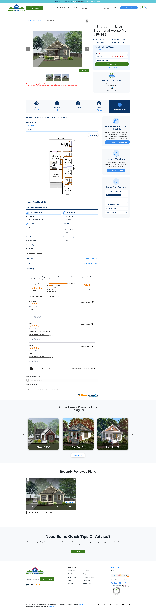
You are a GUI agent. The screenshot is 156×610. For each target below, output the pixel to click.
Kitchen (109, 200)
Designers (85, 574)
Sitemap (81, 604)
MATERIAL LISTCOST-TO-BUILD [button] (105, 7)
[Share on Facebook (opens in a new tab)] (35, 317)
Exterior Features (112, 208)
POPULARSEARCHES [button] (84, 7)
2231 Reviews (39, 291)
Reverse (84, 70)
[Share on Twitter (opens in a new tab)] (38, 317)
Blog (112, 570)
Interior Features (112, 204)
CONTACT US (115, 567)
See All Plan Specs (119, 109)
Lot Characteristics (113, 191)
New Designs (71, 574)
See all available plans (93, 2)
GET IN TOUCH (78, 551)
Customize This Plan (116, 170)
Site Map (70, 583)
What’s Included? (112, 68)
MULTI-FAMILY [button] (60, 7)
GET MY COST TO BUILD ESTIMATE (117, 142)
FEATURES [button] (93, 7)
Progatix (51, 606)
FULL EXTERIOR (33, 512)
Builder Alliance (87, 583)
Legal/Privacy (72, 577)
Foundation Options (52, 117)
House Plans (30, 20)
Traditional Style (40, 20)
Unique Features (112, 212)
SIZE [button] (68, 7)
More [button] (114, 7)
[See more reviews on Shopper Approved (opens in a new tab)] (40, 317)
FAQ (69, 580)
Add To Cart (113, 64)
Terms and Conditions (88, 577)
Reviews (64, 117)
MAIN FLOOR (48, 512)
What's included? (31, 125)
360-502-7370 (120, 583)
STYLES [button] (75, 7)
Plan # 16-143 (70, 502)
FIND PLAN (48, 579)
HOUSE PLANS (49, 7)
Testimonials (86, 580)
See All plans (78, 455)
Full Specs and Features (34, 117)
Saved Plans (86, 570)
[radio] (62, 283)
